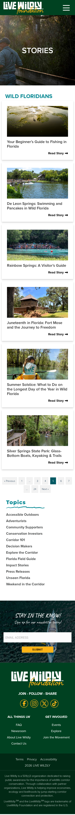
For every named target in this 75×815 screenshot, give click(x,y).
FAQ (19, 725)
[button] (65, 7)
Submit (37, 650)
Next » (45, 489)
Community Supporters (24, 527)
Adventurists (16, 520)
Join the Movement (56, 737)
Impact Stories (17, 565)
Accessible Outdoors (22, 514)
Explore (56, 731)
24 (34, 489)
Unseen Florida (18, 577)
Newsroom (18, 731)
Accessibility (48, 759)
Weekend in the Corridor (25, 584)
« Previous (9, 481)
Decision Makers (19, 546)
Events (56, 725)
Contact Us (18, 743)
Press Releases (18, 571)
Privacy (32, 759)
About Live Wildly (19, 737)
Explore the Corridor (22, 552)
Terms (20, 759)
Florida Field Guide (21, 558)
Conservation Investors (24, 533)
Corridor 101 (15, 539)
